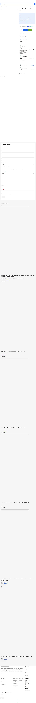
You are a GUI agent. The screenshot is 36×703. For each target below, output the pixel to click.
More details (32, 65)
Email (3, 189)
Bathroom (26, 675)
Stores (2, 681)
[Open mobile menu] (1, 1)
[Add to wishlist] (4, 273)
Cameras (26, 672)
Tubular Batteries (6, 278)
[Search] (34, 4)
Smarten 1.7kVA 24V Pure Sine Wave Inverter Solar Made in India (16, 656)
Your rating (3, 171)
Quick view (2, 273)
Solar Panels (22, 278)
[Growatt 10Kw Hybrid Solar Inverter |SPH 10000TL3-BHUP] (15, 466)
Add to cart (25, 29)
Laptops (26, 669)
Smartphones (26, 667)
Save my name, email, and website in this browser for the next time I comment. (14, 194)
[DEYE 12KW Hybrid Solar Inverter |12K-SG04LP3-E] (18, 315)
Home (2, 6)
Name (3, 185)
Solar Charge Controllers (16, 278)
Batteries (2, 278)
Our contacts (2, 682)
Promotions (2, 679)
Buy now (30, 29)
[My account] (35, 1)
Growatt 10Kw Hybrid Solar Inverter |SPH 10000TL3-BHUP (15, 502)
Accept (2, 698)
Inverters (5, 6)
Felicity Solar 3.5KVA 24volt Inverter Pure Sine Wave (13, 427)
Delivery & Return (3, 684)
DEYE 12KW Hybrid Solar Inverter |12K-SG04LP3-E (13, 351)
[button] (3, 281)
